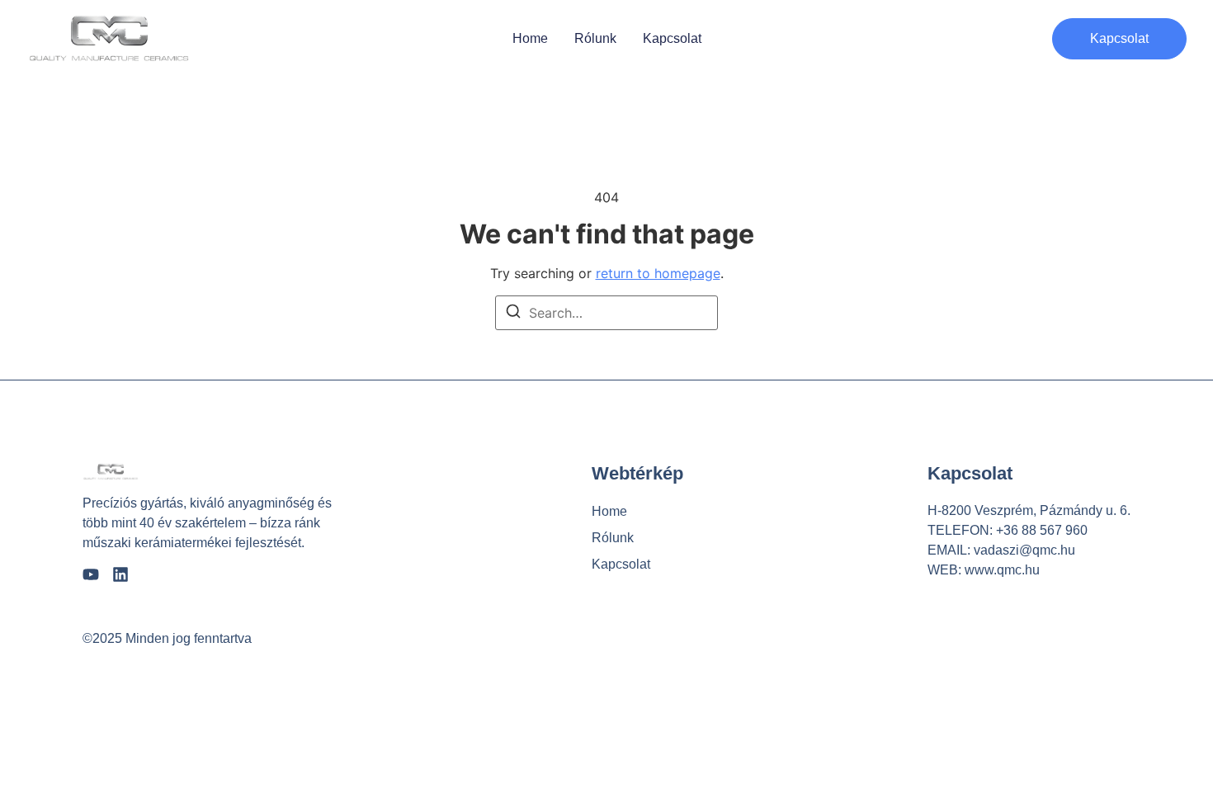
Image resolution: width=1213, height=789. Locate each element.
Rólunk (595, 38)
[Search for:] (606, 312)
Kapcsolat (672, 38)
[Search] (513, 313)
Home (530, 38)
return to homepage (658, 273)
